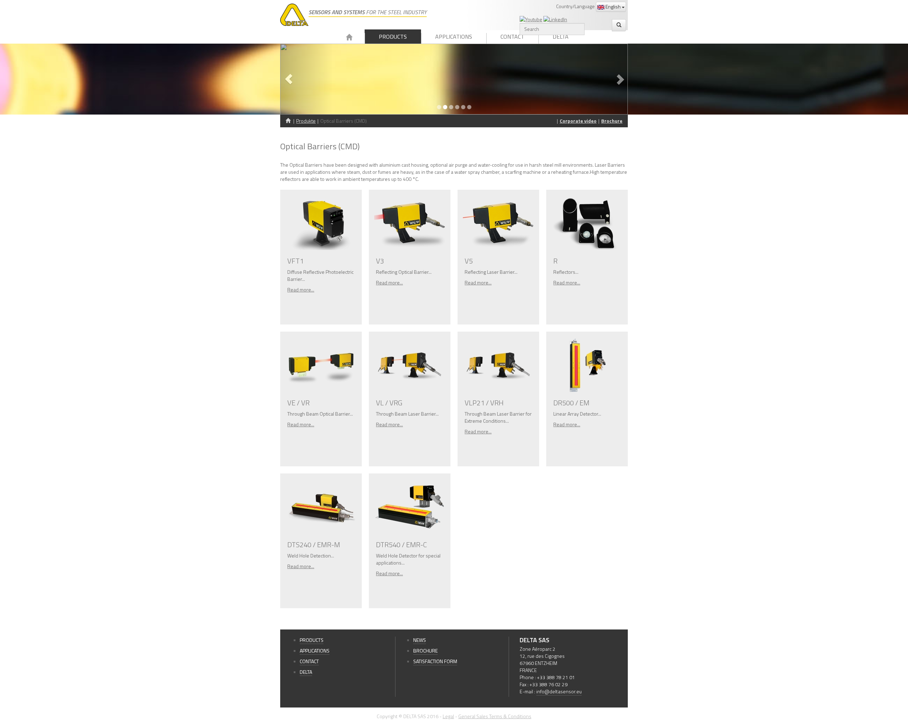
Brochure (611, 120)
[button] (306, 79)
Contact (512, 36)
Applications (453, 36)
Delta (561, 36)
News (419, 640)
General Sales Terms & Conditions (494, 716)
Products (393, 36)
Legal (448, 716)
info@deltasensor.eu (559, 691)
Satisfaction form (435, 661)
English (613, 6)
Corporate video (578, 120)
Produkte (306, 120)
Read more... (300, 289)
